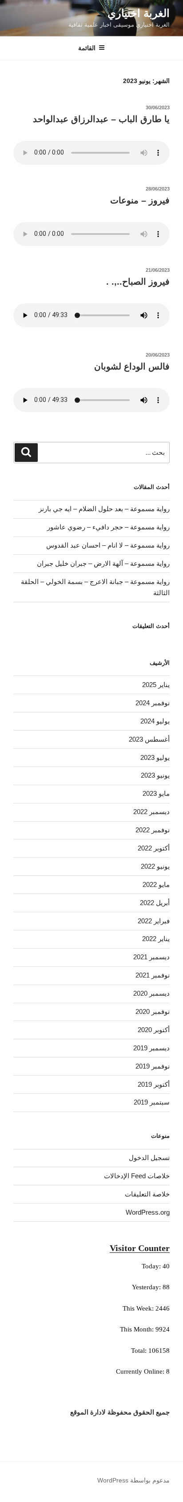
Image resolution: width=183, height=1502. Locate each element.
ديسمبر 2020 (151, 993)
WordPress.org (148, 1212)
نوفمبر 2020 (152, 1011)
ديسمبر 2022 (151, 811)
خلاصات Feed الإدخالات (137, 1176)
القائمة (86, 48)
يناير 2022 (156, 938)
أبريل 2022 (155, 902)
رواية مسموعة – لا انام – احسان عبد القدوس (108, 545)
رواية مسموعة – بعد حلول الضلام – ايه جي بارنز (104, 509)
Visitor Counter (140, 1248)
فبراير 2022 (154, 921)
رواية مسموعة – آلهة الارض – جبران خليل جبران (103, 563)
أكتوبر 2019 (154, 1084)
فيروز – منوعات (140, 200)
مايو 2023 (156, 793)
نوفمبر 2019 (152, 1066)
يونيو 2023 (155, 775)
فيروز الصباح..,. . (138, 281)
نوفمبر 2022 (152, 830)
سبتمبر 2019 (152, 1102)
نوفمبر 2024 (152, 703)
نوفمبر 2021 (152, 975)
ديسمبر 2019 (151, 1048)
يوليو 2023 (155, 757)
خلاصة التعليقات (147, 1194)
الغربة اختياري (138, 13)
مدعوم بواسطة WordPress (133, 1480)
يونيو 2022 (155, 866)
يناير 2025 (156, 684)
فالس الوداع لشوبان (132, 366)
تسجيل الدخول (149, 1157)
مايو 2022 (156, 884)
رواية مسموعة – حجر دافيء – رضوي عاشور (108, 527)
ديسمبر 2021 (151, 957)
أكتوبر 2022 (154, 848)
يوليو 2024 (155, 721)
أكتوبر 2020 (154, 1029)
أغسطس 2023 (149, 739)
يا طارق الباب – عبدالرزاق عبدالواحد (101, 119)
